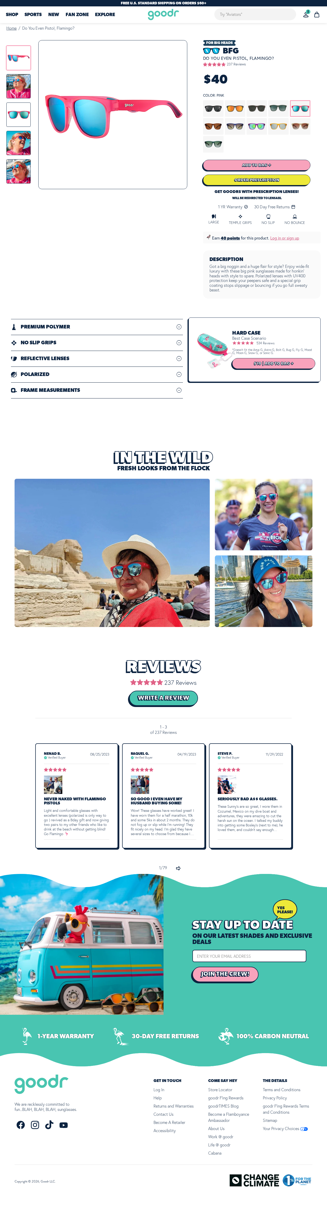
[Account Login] (306, 15)
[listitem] (18, 58)
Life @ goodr (219, 1144)
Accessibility (165, 1130)
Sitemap (270, 1120)
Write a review (163, 698)
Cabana (214, 1153)
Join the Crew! (225, 974)
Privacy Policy (275, 1097)
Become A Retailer (169, 1122)
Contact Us (163, 1114)
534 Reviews (265, 343)
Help (158, 1097)
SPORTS (33, 15)
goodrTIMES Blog (223, 1106)
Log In (159, 1089)
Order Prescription (257, 180)
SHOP (12, 15)
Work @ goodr (220, 1136)
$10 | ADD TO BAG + (274, 363)
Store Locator (220, 1089)
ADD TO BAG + (256, 165)
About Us (216, 1128)
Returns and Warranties (174, 1106)
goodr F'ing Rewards (225, 1097)
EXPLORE (105, 15)
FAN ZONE (77, 15)
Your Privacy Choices (281, 1128)
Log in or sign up (284, 238)
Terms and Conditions (281, 1089)
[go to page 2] (178, 868)
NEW (53, 15)
